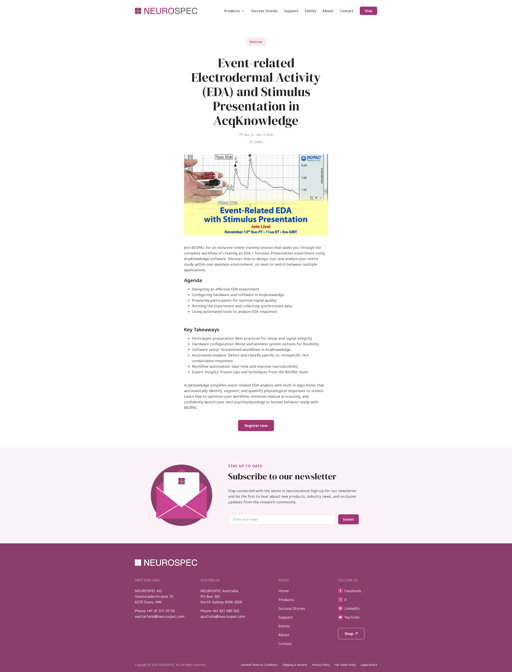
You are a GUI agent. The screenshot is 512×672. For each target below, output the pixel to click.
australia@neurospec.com (222, 616)
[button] (234, 10)
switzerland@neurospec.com (159, 616)
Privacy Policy (321, 665)
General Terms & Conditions (259, 665)
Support (291, 10)
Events (310, 10)
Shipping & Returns (294, 665)
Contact (346, 10)
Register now (256, 425)
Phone (155, 610)
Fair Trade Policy (345, 665)
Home (283, 590)
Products (286, 599)
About (328, 10)
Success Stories (264, 10)
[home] (166, 11)
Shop (368, 11)
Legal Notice (369, 665)
